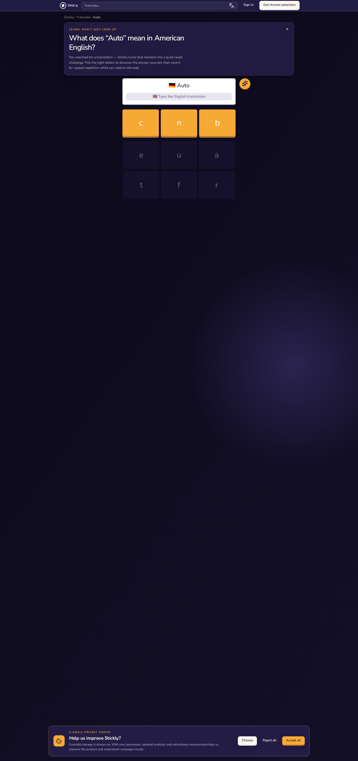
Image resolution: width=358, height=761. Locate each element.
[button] (179, 91)
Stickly (69, 17)
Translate (83, 17)
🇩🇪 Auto (179, 85)
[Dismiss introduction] (287, 29)
